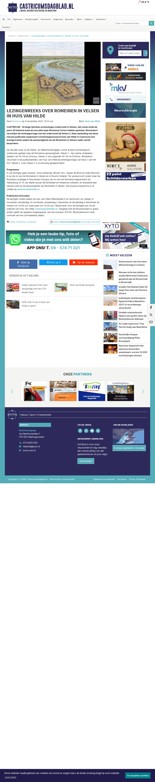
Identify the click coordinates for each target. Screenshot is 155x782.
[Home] (3, 19)
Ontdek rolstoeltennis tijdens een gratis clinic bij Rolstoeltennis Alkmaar (132, 315)
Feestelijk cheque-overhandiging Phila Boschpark (129, 337)
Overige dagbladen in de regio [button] (129, 448)
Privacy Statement (137, 479)
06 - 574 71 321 (65, 247)
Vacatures (101, 19)
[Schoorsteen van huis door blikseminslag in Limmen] (110, 264)
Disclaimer (122, 479)
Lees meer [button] (10, 777)
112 (8, 19)
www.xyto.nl (29, 450)
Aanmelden (85, 461)
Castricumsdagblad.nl (47, 6)
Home (11, 36)
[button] (8, 391)
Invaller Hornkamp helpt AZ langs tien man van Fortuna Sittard (133, 290)
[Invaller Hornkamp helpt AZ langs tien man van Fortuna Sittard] (110, 290)
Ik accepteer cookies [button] (138, 775)
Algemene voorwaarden (104, 479)
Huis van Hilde (92, 121)
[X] (86, 430)
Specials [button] (69, 19)
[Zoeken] (151, 23)
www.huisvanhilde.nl (28, 189)
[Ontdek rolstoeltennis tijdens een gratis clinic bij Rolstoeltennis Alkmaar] (110, 315)
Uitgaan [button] (88, 19)
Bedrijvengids (31, 19)
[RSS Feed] (98, 430)
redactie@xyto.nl (31, 446)
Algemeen (18, 19)
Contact (6, 27)
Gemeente (46, 19)
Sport (79, 19)
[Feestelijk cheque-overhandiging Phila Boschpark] (110, 337)
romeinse (20, 222)
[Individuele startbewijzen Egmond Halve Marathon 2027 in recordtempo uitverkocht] (110, 301)
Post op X (55, 262)
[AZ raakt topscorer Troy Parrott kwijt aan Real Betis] (110, 326)
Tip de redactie (85, 262)
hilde (12, 222)
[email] (151, 322)
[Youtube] (92, 430)
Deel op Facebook (24, 264)
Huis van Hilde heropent (82, 284)
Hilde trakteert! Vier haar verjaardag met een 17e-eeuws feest (35, 288)
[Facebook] (80, 430)
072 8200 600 (30, 442)
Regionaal (58, 19)
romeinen (31, 222)
